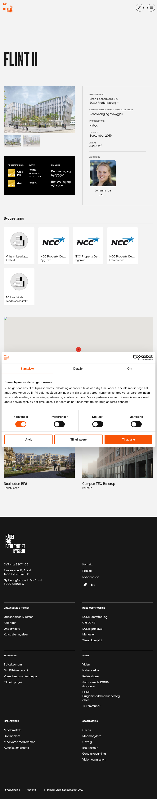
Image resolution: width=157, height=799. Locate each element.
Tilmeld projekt (92, 640)
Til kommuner (91, 706)
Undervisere (12, 629)
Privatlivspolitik (12, 789)
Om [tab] (129, 368)
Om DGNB (89, 623)
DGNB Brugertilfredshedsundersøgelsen (101, 696)
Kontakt (87, 564)
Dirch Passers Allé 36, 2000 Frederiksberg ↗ (104, 100)
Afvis (28, 439)
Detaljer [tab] (78, 368)
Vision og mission (93, 760)
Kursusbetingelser (16, 634)
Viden (86, 664)
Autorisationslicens (16, 748)
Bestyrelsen (90, 748)
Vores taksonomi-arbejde (20, 676)
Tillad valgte (78, 439)
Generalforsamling (94, 754)
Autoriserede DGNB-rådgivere (95, 684)
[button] (78, 350)
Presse (87, 571)
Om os (86, 730)
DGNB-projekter (92, 629)
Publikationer (91, 676)
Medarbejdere (91, 736)
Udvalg (87, 742)
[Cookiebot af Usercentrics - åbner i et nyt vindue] (136, 357)
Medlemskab (12, 730)
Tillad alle (128, 439)
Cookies (31, 789)
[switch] (59, 424)
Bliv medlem (12, 736)
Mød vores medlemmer (19, 742)
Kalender (10, 623)
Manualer (88, 634)
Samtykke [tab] (27, 368)
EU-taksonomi (13, 664)
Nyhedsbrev (90, 577)
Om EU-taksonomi (16, 670)
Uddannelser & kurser (18, 617)
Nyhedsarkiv (90, 670)
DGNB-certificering (94, 617)
